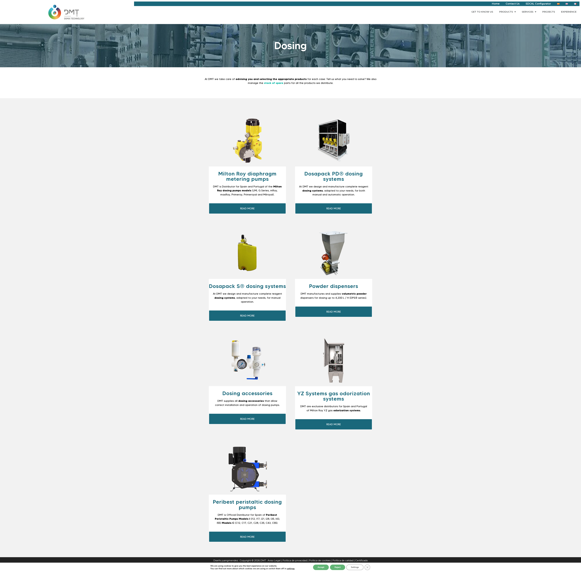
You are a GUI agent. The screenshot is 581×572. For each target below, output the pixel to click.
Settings (355, 567)
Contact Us (513, 3)
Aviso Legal (274, 560)
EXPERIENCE (568, 11)
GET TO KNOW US (482, 11)
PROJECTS (548, 11)
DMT (263, 560)
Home (496, 3)
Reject (338, 567)
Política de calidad (342, 560)
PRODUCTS (506, 11)
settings (291, 568)
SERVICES (527, 11)
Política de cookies (319, 560)
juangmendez (230, 560)
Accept (321, 567)
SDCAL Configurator (538, 3)
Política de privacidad (294, 560)
